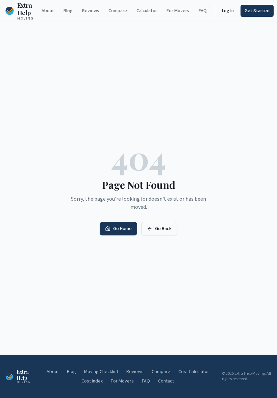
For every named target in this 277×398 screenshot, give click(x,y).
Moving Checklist (101, 371)
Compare (117, 10)
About (48, 10)
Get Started (257, 10)
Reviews (90, 10)
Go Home (122, 228)
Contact (166, 381)
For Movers (178, 10)
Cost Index (92, 381)
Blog (68, 10)
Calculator (146, 10)
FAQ (203, 10)
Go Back (163, 228)
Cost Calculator (193, 371)
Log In (228, 10)
